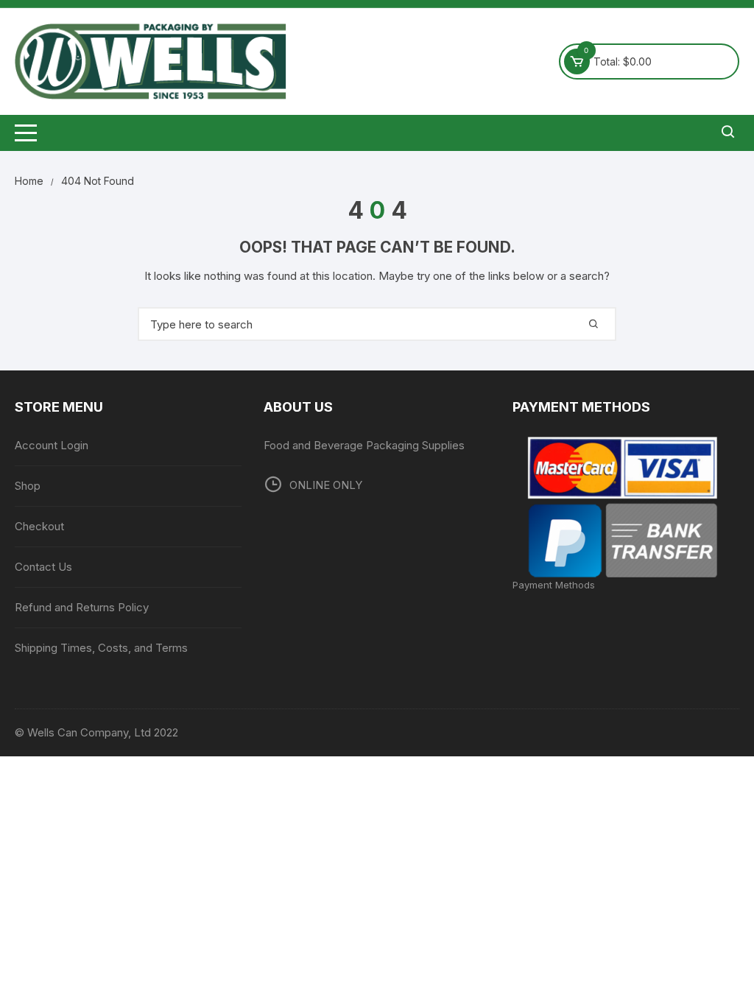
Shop (27, 486)
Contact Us (43, 567)
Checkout (39, 526)
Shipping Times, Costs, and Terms (101, 648)
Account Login (51, 445)
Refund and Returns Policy (82, 607)
